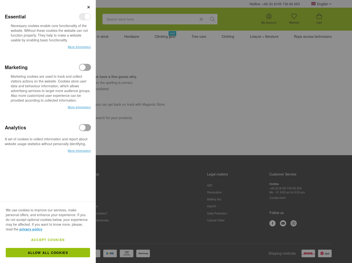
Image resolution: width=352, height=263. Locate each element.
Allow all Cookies (48, 252)
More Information (79, 47)
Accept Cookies (48, 239)
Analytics (85, 127)
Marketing (85, 67)
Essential (85, 16)
